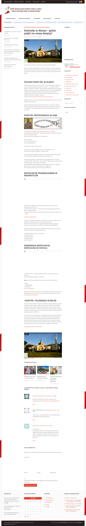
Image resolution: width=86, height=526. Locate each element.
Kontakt (43, 1)
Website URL (53, 472)
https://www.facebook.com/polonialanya (42, 96)
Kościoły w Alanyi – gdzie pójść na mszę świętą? (73, 500)
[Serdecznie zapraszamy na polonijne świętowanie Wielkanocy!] (56, 370)
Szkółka (67, 90)
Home (67, 498)
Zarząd (47, 504)
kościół (29, 358)
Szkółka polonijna (19, 1)
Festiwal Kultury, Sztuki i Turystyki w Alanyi (24, 22)
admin (40, 36)
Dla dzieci (68, 77)
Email (38, 472)
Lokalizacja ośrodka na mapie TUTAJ (33, 326)
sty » (28, 516)
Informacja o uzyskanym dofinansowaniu (10, 65)
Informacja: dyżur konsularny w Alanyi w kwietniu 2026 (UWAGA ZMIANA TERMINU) (12, 51)
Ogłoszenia (68, 79)
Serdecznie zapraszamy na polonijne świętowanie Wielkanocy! (56, 379)
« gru (25, 516)
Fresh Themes (63, 522)
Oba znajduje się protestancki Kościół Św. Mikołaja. (42, 131)
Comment (26, 457)
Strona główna (49, 498)
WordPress (79, 522)
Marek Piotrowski (37, 396)
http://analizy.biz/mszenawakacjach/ (50, 401)
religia (32, 358)
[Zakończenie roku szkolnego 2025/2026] (43, 370)
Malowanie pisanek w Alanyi (65, 22)
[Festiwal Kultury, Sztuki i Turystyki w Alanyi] (30, 370)
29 (37, 514)
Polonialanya (16, 522)
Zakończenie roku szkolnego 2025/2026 (46, 22)
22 (37, 511)
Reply (34, 404)
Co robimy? (28, 1)
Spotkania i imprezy (30, 27)
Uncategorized (69, 92)
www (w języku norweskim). (31, 295)
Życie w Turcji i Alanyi (43, 27)
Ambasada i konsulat (71, 75)
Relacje (67, 82)
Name (25, 472)
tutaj (51, 222)
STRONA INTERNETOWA (30, 217)
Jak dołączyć (36, 1)
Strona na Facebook (29, 288)
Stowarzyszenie (8, 1)
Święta (67, 88)
